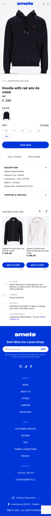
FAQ (41, 317)
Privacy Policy (34, 357)
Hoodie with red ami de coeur (18, 81)
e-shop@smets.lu (25, 479)
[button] (44, 4)
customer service (25, 429)
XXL (7, 136)
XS (6, 131)
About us (25, 391)
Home (4, 81)
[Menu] (3, 4)
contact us (14, 319)
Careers (25, 405)
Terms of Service (20, 357)
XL (39, 131)
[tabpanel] (25, 42)
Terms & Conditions (25, 449)
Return (25, 435)
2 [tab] (25, 73)
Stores (25, 398)
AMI (4, 96)
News (26, 385)
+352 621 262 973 (25, 473)
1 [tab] (10, 73)
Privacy (25, 456)
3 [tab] (41, 73)
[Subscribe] (43, 349)
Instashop (25, 412)
